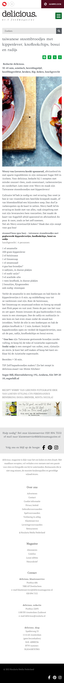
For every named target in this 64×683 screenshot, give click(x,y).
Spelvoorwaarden (32, 513)
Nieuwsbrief (32, 561)
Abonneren (32, 549)
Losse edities (32, 557)
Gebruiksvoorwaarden (32, 509)
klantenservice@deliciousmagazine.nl (39, 436)
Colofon (32, 553)
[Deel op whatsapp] (60, 57)
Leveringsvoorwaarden (32, 524)
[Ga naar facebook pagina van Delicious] (43, 447)
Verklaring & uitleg (32, 516)
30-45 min (8, 68)
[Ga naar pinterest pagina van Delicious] (49, 447)
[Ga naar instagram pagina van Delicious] (55, 447)
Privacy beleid (32, 505)
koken (40, 71)
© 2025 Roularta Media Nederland (18, 669)
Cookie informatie (32, 501)
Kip (34, 71)
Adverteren (32, 493)
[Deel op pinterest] (44, 57)
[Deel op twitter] (55, 57)
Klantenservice (32, 520)
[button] (52, 4)
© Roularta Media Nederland (32, 532)
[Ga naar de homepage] (19, 14)
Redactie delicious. (14, 64)
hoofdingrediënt (11, 71)
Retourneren (32, 528)
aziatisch (20, 68)
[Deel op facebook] (49, 57)
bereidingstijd (34, 68)
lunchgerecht (52, 71)
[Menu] (58, 16)
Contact (32, 497)
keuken (26, 71)
